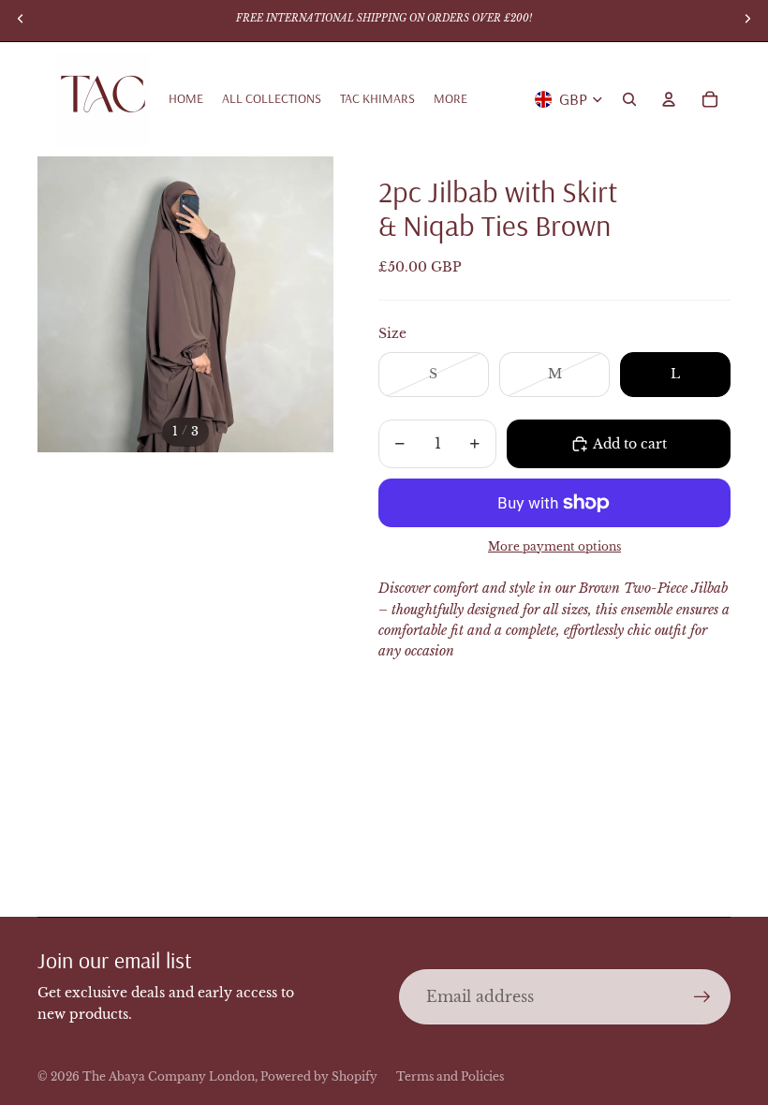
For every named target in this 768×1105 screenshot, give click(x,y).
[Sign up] (702, 997)
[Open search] (629, 99)
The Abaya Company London (168, 1076)
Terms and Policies (450, 1076)
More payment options (554, 546)
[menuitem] (450, 99)
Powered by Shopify (318, 1076)
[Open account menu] (668, 99)
